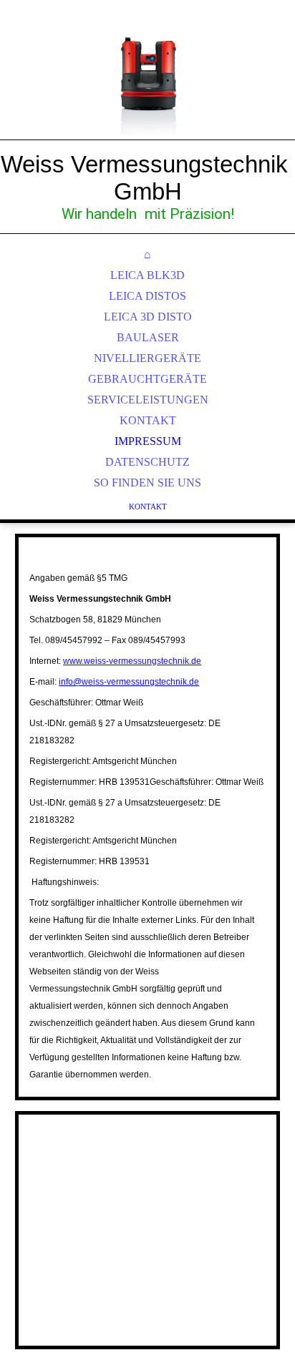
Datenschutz (147, 462)
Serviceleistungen (147, 399)
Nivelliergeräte (147, 358)
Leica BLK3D (147, 275)
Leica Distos (147, 296)
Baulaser (148, 337)
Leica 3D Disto (148, 316)
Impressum (148, 441)
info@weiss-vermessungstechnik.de (129, 682)
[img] (147, 86)
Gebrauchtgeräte (147, 379)
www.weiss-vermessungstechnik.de (132, 661)
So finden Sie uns (147, 482)
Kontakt (148, 420)
